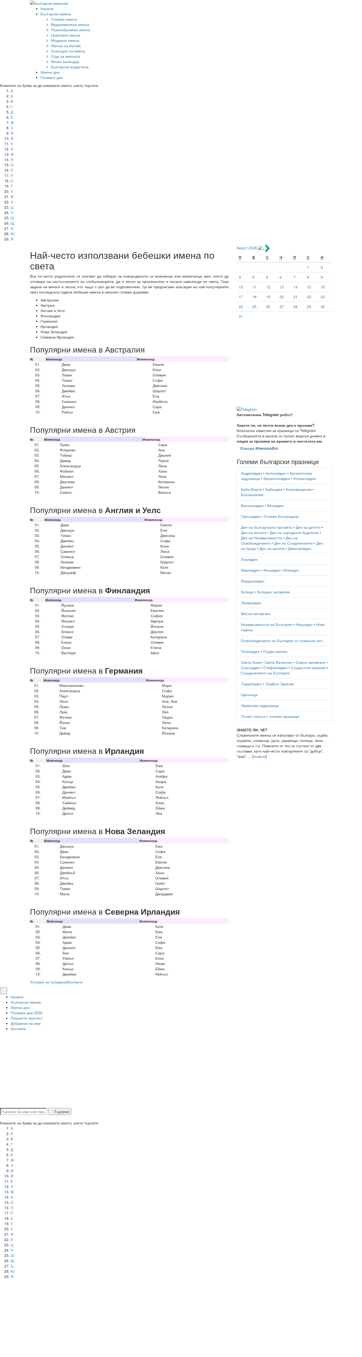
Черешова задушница (260, 705)
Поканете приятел (26, 1018)
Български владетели (70, 66)
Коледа (247, 591)
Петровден (250, 651)
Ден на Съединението (293, 543)
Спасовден (250, 667)
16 (323, 287)
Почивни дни (52, 77)
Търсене (61, 1111)
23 (323, 296)
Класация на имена (68, 51)
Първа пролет (275, 651)
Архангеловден (276, 478)
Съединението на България (265, 672)
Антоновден (276, 473)
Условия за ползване (48, 982)
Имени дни (50, 72)
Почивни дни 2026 (26, 1012)
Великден (275, 505)
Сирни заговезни (310, 662)
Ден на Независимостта (261, 537)
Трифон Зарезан (279, 683)
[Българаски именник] (49, 2)
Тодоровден (251, 683)
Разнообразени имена (70, 29)
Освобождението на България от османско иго (282, 640)
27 (282, 306)
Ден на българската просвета (266, 527)
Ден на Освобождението (269, 540)
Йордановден (252, 581)
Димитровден (299, 548)
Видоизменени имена (70, 24)
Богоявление (252, 494)
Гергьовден (251, 516)
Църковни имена (65, 35)
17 (241, 296)
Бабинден (273, 489)
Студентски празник (308, 667)
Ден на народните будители (294, 532)
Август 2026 (247, 248)
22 (309, 296)
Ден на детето (308, 527)
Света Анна (251, 662)
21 (295, 296)
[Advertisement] (284, 363)
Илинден (291, 570)
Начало (47, 8)
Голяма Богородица (281, 516)
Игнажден (271, 570)
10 (241, 287)
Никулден (304, 624)
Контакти (75, 982)
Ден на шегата (272, 548)
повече (260, 756)
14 (295, 287)
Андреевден (251, 473)
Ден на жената (253, 532)
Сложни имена (64, 19)
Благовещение (299, 489)
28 (295, 306)
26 (268, 306)
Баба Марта (251, 489)
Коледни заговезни (273, 591)
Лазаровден (251, 602)
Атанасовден (304, 478)
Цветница (249, 694)
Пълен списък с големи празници (270, 716)
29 (309, 306)
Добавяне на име (26, 1023)
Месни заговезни (255, 613)
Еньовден (249, 559)
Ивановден (250, 570)
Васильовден (252, 505)
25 (254, 306)
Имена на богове (66, 45)
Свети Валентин (278, 662)
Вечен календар (65, 61)
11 (254, 287)
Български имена (56, 13)
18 (254, 296)
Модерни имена (65, 40)
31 (241, 316)
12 (268, 287)
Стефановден (275, 667)
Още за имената (65, 56)
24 (241, 306)
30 (323, 306)
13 (282, 287)
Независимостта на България (266, 624)
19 (268, 296)
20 (282, 296)
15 (309, 287)
